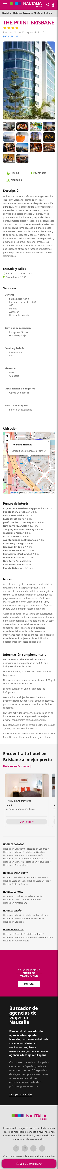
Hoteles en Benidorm (14, 848)
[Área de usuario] (53, 5)
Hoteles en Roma (12, 899)
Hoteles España (12, 910)
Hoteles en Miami (12, 858)
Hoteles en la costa (15, 872)
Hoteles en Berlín (32, 899)
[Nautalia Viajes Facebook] (16, 1148)
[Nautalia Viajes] (26, 5)
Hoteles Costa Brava (37, 877)
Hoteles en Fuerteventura (16, 940)
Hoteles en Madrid (12, 852)
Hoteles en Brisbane (16, 766)
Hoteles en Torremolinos (15, 865)
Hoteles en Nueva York (37, 861)
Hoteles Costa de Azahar (15, 883)
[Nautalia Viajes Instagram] (25, 1148)
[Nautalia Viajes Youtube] (42, 1148)
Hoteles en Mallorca (13, 855)
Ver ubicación (12, 36)
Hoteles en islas (13, 929)
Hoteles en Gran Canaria (38, 937)
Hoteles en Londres (37, 848)
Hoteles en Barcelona (34, 858)
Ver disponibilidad (31, 1164)
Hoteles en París (34, 855)
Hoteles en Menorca (13, 861)
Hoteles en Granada (13, 921)
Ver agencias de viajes (20, 1094)
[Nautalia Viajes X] (33, 1148)
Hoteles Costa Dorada (38, 880)
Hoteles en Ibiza (34, 934)
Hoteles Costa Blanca (14, 877)
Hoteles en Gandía (34, 852)
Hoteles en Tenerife (13, 934)
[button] (29, 459)
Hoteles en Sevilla (35, 918)
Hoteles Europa (13, 891)
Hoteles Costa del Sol (14, 880)
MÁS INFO (29, 984)
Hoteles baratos (13, 844)
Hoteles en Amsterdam (15, 902)
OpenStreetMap (37, 492)
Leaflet (16, 492)
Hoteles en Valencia (13, 918)
